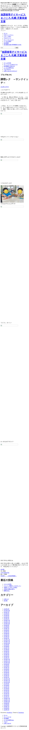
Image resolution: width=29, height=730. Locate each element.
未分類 (2, 569)
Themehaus (21, 712)
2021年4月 (6, 692)
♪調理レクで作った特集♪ (10, 587)
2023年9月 (6, 644)
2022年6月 (6, 669)
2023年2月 (6, 656)
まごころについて (9, 39)
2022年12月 (7, 659)
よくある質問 (7, 41)
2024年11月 (7, 622)
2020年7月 (6, 706)
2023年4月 (6, 653)
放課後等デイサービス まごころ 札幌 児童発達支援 (14, 18)
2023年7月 (6, 648)
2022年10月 (7, 662)
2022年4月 (6, 672)
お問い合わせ (10, 71)
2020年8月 (6, 705)
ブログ (7, 69)
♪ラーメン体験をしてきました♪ (12, 585)
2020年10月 (7, 701)
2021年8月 (6, 685)
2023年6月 (6, 649)
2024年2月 (6, 636)
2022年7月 (6, 667)
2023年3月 (6, 654)
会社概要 (6, 43)
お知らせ (6, 599)
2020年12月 (7, 698)
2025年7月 (6, 612)
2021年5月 (6, 690)
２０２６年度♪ (8, 584)
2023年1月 (6, 657)
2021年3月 (6, 693)
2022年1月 (6, 677)
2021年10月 (7, 682)
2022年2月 (6, 675)
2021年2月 (6, 695)
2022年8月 (6, 666)
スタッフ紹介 (7, 36)
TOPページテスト (9, 35)
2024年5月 (6, 631)
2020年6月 (6, 708)
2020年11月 (7, 700)
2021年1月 (6, 696)
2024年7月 (6, 628)
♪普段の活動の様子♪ (9, 589)
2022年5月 (6, 670)
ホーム (5, 33)
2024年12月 (7, 620)
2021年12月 (7, 679)
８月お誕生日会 (5, 572)
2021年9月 (6, 683)
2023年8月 (6, 646)
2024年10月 (7, 623)
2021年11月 (7, 680)
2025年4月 (6, 615)
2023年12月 (7, 640)
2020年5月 (6, 709)
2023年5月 (6, 651)
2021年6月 (6, 688)
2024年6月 (6, 630)
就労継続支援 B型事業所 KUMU (12, 44)
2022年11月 (7, 661)
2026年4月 (6, 609)
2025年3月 (6, 617)
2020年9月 (6, 703)
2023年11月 (7, 641)
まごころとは (10, 64)
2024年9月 (6, 625)
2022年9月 (6, 664)
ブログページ (7, 38)
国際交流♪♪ (7, 590)
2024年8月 (6, 627)
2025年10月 (7, 610)
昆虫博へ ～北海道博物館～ (9, 576)
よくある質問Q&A (9, 720)
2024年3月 (6, 635)
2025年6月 (6, 614)
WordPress (9, 712)
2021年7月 (6, 687)
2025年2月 (6, 618)
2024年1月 (6, 638)
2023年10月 (7, 643)
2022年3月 (6, 674)
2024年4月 (6, 633)
